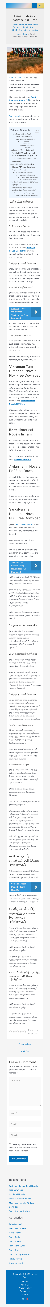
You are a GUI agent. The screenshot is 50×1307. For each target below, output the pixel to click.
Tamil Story (14, 1250)
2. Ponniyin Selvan (25, 137)
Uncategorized (16, 1263)
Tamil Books (14, 1237)
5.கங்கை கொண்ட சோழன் (30, 179)
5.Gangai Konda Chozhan (30, 146)
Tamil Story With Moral (19, 1211)
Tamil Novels (31, 24)
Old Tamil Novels (17, 1194)
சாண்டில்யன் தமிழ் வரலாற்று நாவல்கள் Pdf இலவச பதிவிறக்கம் (24, 188)
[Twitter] (23, 1299)
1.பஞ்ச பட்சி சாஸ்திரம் (23, 134)
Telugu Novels (15, 1259)
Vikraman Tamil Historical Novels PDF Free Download (23, 151)
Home (18, 34)
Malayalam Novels (17, 1228)
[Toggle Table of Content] (35, 130)
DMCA (25, 1294)
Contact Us (25, 1291)
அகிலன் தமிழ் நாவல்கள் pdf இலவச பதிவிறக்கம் (25, 183)
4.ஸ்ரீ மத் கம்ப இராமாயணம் (27, 143)
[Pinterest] (27, 1299)
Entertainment (15, 1224)
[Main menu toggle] (34, 5)
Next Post (25, 1051)
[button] (40, 5)
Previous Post (25, 1044)
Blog (25, 34)
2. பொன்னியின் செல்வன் (24, 173)
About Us (25, 1285)
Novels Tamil (18, 24)
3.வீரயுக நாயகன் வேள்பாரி (27, 139)
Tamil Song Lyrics (17, 1246)
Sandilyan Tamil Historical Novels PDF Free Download (23, 165)
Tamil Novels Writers (24, 524)
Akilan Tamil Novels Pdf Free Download (24, 160)
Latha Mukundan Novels (20, 1198)
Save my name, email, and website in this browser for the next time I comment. (23, 1147)
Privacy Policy (25, 1288)
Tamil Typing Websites (19, 1254)
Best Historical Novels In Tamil (25, 156)
